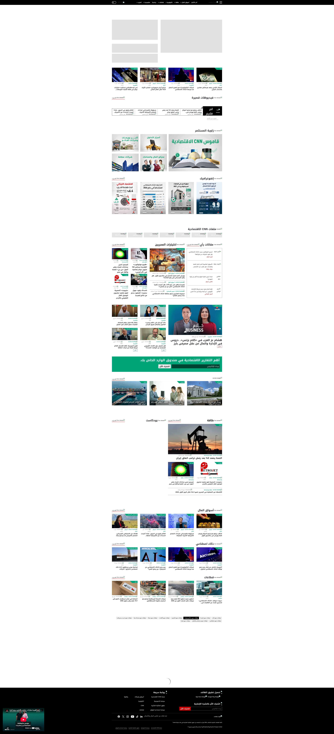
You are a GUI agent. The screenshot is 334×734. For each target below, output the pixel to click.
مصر (164, 306)
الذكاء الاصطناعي (189, 69)
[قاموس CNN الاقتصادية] (195, 152)
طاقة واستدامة (125, 262)
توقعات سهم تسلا (152, 618)
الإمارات (135, 306)
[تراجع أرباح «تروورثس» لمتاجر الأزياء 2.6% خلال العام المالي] (153, 75)
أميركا (192, 515)
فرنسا (163, 329)
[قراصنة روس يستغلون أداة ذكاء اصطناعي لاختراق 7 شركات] (125, 554)
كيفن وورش (181, 249)
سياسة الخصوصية (145, 728)
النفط (220, 425)
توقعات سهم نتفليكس (215, 621)
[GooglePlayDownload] (213, 697)
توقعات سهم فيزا (185, 621)
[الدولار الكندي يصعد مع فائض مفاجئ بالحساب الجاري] (209, 75)
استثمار (145, 249)
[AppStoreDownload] (201, 697)
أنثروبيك (220, 548)
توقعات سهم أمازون (177, 618)
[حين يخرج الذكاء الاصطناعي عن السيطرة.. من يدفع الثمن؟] (153, 554)
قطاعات (161, 2)
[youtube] (132, 717)
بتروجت (126, 275)
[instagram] (127, 717)
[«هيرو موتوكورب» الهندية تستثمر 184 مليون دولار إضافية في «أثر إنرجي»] (139, 253)
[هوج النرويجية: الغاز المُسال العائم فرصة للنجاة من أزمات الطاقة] (125, 334)
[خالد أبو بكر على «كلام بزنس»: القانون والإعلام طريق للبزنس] (153, 311)
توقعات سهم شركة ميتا (140, 618)
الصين (145, 382)
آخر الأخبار (194, 2)
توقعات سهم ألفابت (164, 618)
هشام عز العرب (218, 306)
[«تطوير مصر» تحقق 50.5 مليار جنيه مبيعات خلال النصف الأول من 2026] (181, 588)
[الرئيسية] (213, 2)
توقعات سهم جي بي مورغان (124, 618)
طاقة (177, 2)
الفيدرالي (219, 382)
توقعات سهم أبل (216, 618)
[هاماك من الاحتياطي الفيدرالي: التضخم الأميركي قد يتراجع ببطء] (125, 521)
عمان (136, 582)
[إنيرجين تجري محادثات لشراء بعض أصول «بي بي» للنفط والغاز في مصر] (120, 253)
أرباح (164, 69)
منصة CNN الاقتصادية (156, 728)
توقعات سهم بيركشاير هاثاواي (199, 621)
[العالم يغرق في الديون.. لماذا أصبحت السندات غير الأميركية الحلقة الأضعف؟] (153, 521)
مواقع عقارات (218, 582)
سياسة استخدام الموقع (121, 728)
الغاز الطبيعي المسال (132, 329)
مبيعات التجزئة (161, 582)
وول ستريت (144, 275)
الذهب (220, 515)
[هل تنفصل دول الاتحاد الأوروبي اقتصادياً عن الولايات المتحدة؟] (153, 334)
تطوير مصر (191, 582)
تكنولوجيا (169, 2)
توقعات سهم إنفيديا (205, 618)
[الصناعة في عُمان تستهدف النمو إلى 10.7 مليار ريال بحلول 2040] (125, 588)
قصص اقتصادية (171, 291)
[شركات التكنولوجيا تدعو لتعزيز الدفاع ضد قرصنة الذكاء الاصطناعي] (181, 75)
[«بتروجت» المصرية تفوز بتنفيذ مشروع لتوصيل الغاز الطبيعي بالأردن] (120, 279)
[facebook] (119, 716)
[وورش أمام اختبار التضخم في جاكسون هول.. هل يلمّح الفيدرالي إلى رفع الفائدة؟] (167, 260)
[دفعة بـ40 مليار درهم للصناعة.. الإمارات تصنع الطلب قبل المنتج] (125, 311)
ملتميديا (210, 337)
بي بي (126, 249)
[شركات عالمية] (125, 162)
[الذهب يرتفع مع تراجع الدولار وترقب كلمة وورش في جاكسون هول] (209, 521)
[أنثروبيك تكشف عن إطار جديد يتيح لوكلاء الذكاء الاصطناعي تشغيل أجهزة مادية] (209, 554)
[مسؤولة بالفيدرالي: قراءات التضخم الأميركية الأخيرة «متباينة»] (181, 521)
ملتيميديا (147, 2)
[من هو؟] (153, 162)
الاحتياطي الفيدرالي (132, 515)
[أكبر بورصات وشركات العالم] (125, 143)
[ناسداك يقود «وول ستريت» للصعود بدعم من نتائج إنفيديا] (139, 279)
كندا (221, 69)
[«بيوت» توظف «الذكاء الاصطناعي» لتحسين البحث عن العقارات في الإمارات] (209, 588)
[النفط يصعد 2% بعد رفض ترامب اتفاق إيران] (195, 439)
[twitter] (141, 716)
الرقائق (135, 69)
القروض (182, 382)
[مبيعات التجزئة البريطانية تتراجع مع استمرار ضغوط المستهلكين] (153, 588)
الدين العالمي (162, 515)
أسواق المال (185, 2)
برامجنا (154, 2)
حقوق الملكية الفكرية (134, 728)
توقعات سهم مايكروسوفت (191, 618)
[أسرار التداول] (153, 143)
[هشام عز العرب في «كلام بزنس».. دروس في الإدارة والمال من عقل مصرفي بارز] (195, 320)
